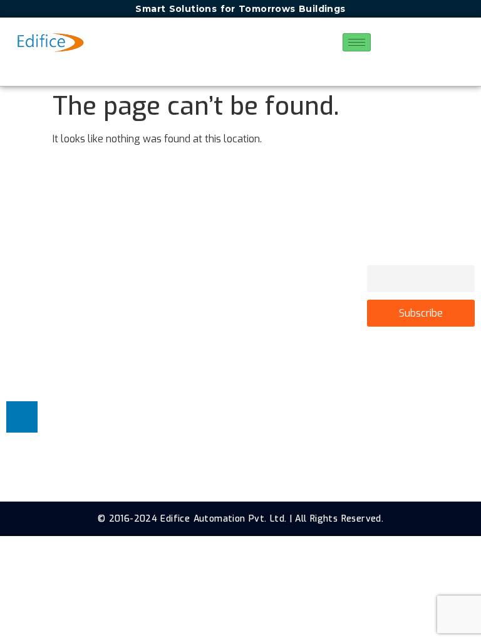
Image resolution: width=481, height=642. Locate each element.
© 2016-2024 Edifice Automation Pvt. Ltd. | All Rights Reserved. (240, 519)
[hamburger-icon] (357, 42)
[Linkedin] (22, 417)
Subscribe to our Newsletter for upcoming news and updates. (419, 245)
